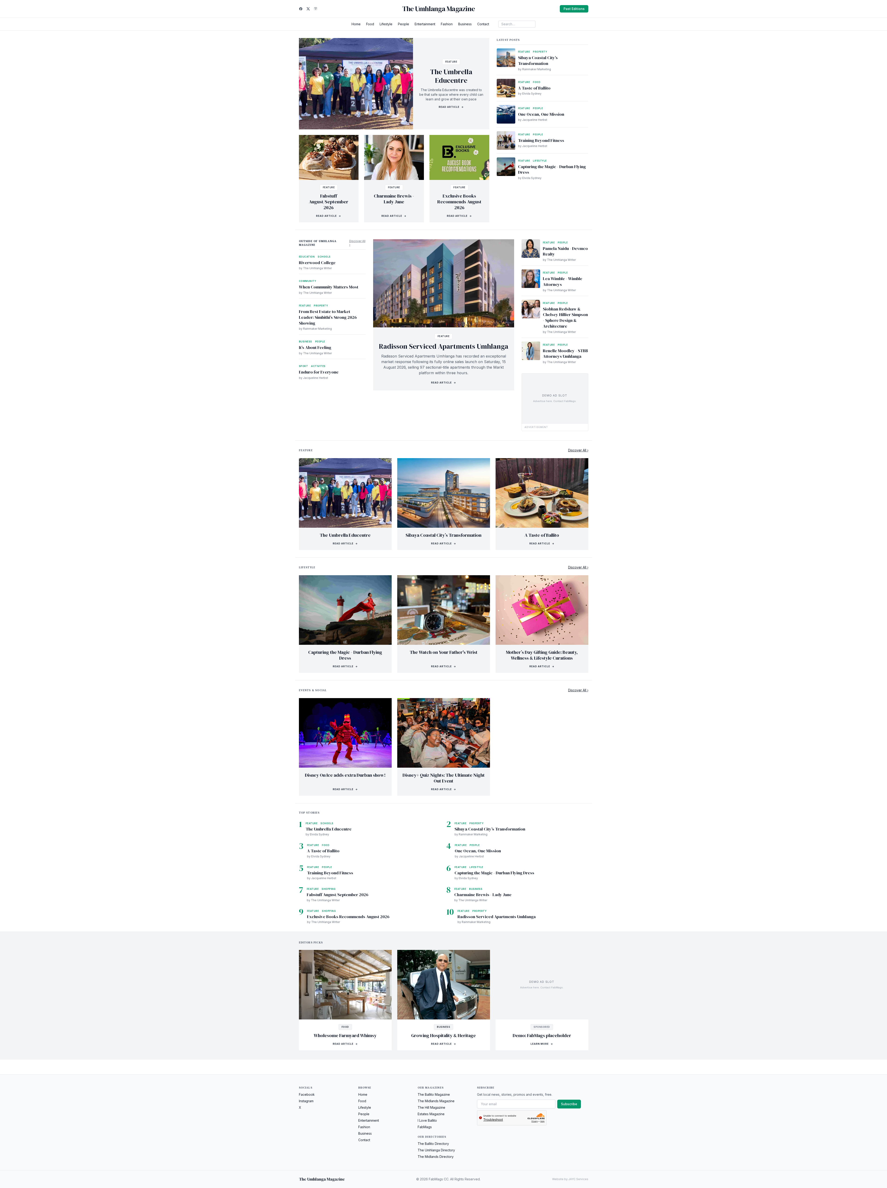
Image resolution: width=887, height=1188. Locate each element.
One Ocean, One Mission (541, 114)
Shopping (329, 889)
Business (465, 24)
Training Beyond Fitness (541, 140)
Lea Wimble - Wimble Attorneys (562, 281)
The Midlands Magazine (436, 1101)
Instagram (306, 1101)
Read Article (451, 106)
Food (370, 24)
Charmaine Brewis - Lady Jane (394, 199)
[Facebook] (301, 9)
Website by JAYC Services (570, 1179)
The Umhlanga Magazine (438, 9)
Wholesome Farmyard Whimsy (345, 1035)
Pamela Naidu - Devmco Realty (565, 251)
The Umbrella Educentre (451, 76)
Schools (324, 256)
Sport (303, 366)
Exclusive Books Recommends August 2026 (459, 202)
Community (307, 281)
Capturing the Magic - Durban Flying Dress (552, 169)
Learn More (542, 1043)
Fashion (447, 24)
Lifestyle (386, 24)
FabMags (425, 1127)
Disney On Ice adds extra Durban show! (345, 775)
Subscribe (569, 1104)
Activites (318, 366)
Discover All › (357, 242)
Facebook (307, 1094)
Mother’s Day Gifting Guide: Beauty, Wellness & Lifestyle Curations (542, 655)
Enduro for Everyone (319, 372)
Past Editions (574, 9)
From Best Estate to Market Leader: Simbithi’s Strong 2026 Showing (328, 317)
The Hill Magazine (431, 1107)
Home (356, 24)
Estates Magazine (431, 1114)
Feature (451, 61)
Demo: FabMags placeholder (542, 1035)
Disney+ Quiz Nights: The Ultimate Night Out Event (444, 778)
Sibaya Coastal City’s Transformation (538, 60)
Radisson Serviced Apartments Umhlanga (443, 346)
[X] (308, 9)
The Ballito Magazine (434, 1094)
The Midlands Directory (436, 1157)
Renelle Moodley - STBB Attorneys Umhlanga (565, 353)
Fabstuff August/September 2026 (328, 202)
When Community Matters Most (328, 287)
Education (307, 256)
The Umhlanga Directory (436, 1150)
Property (540, 51)
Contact (483, 24)
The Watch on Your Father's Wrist (443, 652)
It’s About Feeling (315, 347)
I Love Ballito (427, 1120)
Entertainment (425, 24)
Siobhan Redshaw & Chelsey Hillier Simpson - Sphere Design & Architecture (565, 317)
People (403, 24)
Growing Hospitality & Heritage (443, 1035)
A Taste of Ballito (534, 88)
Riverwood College (317, 262)
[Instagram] (315, 9)
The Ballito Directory (433, 1144)
